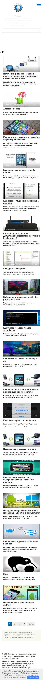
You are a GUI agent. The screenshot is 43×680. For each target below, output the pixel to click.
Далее (31, 624)
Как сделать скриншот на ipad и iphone (19, 171)
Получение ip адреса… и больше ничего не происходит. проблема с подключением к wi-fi (20, 76)
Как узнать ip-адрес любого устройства (17, 329)
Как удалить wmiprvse (14, 268)
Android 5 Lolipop (11, 109)
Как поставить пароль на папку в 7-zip (21, 359)
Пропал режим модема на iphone (19, 449)
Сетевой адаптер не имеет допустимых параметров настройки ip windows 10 (21, 235)
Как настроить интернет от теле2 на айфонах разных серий (21, 138)
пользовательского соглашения (15, 677)
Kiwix (5, 574)
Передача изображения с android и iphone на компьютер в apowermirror (21, 511)
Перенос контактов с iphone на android (18, 603)
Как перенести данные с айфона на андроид (21, 202)
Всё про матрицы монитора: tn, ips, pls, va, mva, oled (21, 298)
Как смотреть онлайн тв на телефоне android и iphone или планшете (18, 479)
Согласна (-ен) (33, 677)
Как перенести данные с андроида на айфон (20, 542)
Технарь (18, 16)
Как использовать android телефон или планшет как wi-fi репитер (20, 390)
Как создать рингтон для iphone (19, 420)
